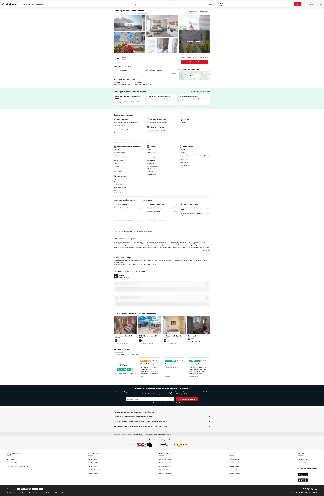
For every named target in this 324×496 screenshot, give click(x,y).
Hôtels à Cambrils (93, 466)
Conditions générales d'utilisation (17, 493)
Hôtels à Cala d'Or (164, 466)
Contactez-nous (303, 459)
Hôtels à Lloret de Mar (95, 470)
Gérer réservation (12, 463)
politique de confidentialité (178, 402)
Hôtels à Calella (93, 463)
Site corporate (302, 463)
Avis (8, 470)
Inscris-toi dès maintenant (187, 399)
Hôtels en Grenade (234, 473)
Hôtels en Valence (234, 470)
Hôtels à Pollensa (164, 470)
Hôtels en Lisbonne (234, 463)
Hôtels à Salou (92, 459)
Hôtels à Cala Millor (165, 459)
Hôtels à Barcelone (234, 459)
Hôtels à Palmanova (165, 463)
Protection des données (36, 493)
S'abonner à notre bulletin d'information (19, 466)
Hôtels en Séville (234, 466)
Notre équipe (11, 459)
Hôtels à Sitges (92, 473)
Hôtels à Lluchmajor (165, 473)
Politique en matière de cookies (55, 493)
